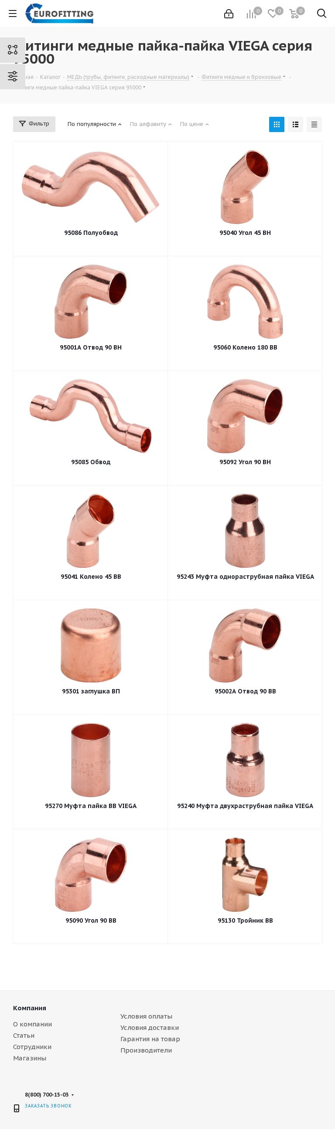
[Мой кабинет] (228, 14)
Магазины (29, 1058)
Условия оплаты (146, 1016)
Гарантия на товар (150, 1039)
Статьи (23, 1035)
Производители (146, 1050)
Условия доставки (149, 1027)
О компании (32, 1024)
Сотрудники (32, 1047)
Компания (29, 1008)
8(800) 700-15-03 (46, 1094)
